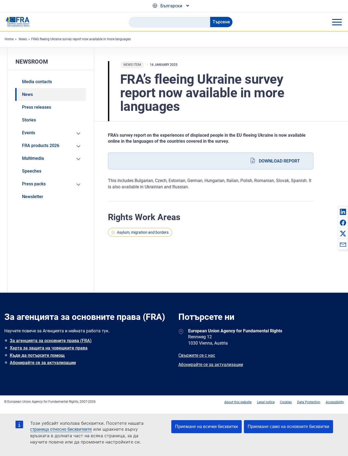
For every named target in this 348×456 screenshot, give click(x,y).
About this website (237, 402)
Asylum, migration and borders (143, 232)
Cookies (286, 402)
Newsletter (32, 196)
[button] (343, 211)
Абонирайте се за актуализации (43, 362)
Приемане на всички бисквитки (206, 426)
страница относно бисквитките (61, 429)
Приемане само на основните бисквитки (288, 426)
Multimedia (33, 158)
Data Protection (308, 402)
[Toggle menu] (337, 22)
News (23, 39)
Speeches (31, 171)
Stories (29, 120)
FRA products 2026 (40, 145)
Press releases (36, 107)
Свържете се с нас (196, 355)
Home (9, 39)
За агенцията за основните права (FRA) (51, 340)
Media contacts (37, 81)
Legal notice (266, 402)
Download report (279, 161)
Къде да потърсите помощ (37, 355)
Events (28, 132)
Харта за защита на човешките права (49, 348)
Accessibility (335, 402)
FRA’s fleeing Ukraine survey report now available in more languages (81, 39)
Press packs (34, 183)
